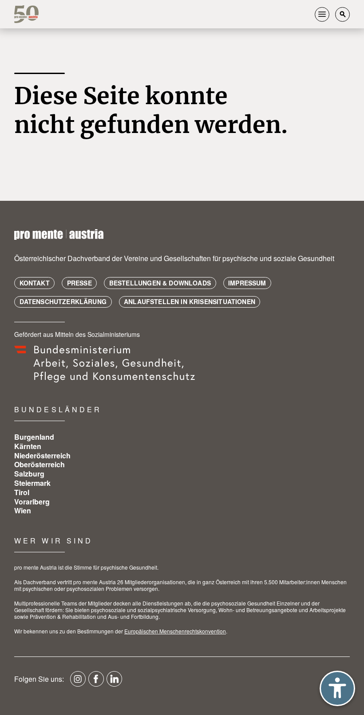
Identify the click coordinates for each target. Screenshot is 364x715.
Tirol (21, 492)
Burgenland (34, 437)
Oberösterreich (39, 464)
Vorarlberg (32, 501)
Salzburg (29, 474)
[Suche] (342, 14)
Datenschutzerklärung (63, 301)
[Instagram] (78, 682)
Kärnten (27, 446)
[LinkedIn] (114, 682)
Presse (79, 282)
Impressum (247, 282)
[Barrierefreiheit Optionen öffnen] (337, 688)
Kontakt (35, 282)
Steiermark (32, 483)
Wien (22, 510)
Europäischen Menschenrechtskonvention (175, 631)
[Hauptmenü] (322, 14)
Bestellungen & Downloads (160, 282)
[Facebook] (96, 682)
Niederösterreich (42, 455)
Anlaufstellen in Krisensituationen (189, 301)
